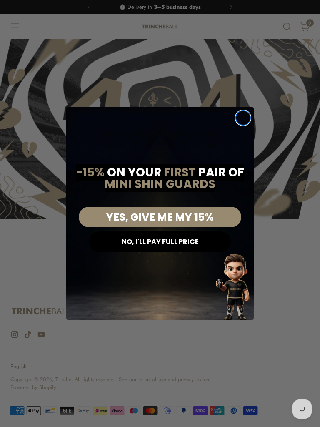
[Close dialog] (243, 118)
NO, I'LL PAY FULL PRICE (160, 241)
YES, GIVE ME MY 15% (160, 217)
